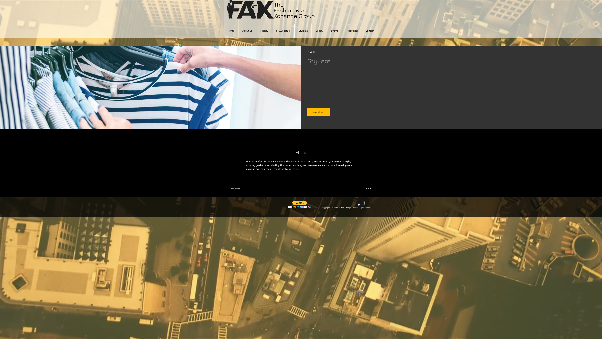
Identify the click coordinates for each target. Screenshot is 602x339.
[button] (316, 52)
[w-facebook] (360, 205)
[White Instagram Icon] (364, 203)
